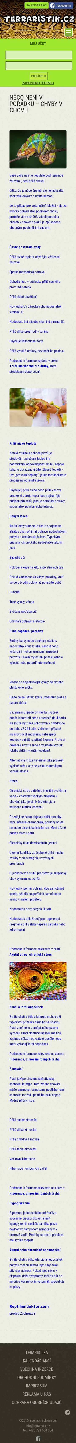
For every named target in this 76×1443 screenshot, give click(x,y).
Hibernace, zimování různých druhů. (35, 1059)
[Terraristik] (39, 18)
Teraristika (37, 1352)
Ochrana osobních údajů (36, 1402)
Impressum (37, 1385)
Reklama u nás (36, 1394)
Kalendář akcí (36, 5)
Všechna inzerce (36, 1369)
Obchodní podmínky (36, 1377)
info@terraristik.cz (38, 1426)
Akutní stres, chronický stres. (31, 955)
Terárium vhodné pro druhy (29, 366)
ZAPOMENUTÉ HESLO (38, 83)
